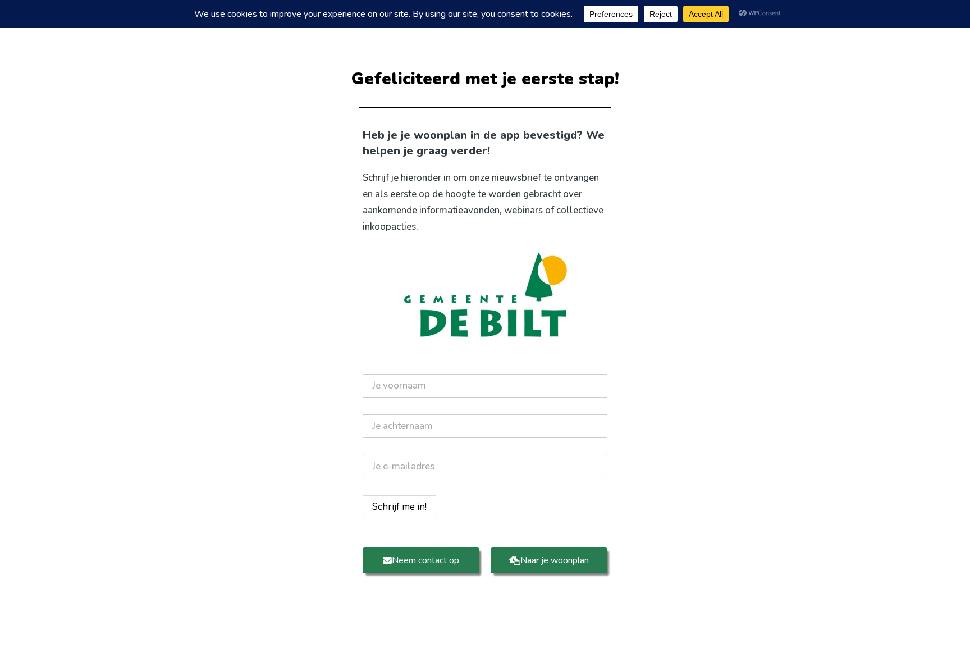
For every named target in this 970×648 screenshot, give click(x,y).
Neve (176, 632)
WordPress (319, 632)
